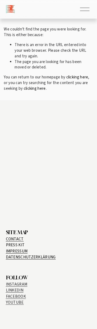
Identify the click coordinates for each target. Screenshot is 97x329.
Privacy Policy (51, 209)
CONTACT (15, 239)
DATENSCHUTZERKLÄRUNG (31, 257)
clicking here (77, 77)
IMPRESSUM (17, 251)
